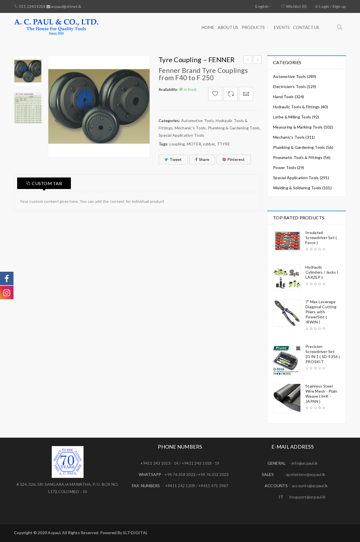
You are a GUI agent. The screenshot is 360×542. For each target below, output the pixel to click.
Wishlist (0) (296, 6)
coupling (177, 143)
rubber (209, 143)
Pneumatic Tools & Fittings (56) (301, 157)
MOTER (194, 143)
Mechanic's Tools (190, 127)
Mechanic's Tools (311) (294, 137)
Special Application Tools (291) (301, 177)
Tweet (176, 159)
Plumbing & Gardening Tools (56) (303, 147)
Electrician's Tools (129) (294, 86)
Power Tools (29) (288, 167)
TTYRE (223, 143)
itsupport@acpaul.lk (307, 496)
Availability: (168, 89)
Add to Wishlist (215, 94)
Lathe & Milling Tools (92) (296, 116)
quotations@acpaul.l (304, 474)
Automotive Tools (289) (294, 76)
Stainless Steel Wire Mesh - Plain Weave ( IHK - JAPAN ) (321, 394)
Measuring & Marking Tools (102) (303, 127)
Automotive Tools (197, 120)
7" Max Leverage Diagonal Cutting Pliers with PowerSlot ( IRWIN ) (320, 311)
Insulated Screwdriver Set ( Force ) (321, 237)
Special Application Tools (181, 135)
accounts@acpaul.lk (310, 485)
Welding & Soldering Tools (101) (302, 187)
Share (204, 159)
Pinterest (236, 159)
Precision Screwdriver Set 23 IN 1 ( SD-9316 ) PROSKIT (322, 354)
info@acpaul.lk (305, 463)
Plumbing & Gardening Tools (234, 127)
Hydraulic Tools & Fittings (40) (300, 106)
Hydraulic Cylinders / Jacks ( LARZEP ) (321, 272)
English (262, 6)
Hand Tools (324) (288, 96)
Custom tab (47, 183)
